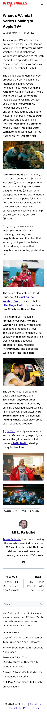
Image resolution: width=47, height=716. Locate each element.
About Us (35, 704)
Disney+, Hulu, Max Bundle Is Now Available (11, 583)
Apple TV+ (9, 431)
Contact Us (14, 708)
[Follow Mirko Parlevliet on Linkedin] (23, 562)
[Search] (41, 604)
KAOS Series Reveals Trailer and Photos (35, 583)
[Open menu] (42, 4)
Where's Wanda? (30, 511)
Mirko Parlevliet (12, 33)
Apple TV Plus (11, 511)
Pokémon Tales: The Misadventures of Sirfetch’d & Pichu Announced (20, 662)
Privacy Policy (31, 708)
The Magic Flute (13, 305)
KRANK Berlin (19, 443)
